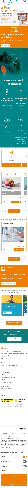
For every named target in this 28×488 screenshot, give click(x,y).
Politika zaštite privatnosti (8, 377)
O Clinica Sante (5, 372)
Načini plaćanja (5, 386)
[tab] (2, 15)
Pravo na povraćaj (6, 388)
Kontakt (3, 379)
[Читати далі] (14, 17)
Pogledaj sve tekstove (14, 322)
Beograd (3, 395)
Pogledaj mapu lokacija (8, 283)
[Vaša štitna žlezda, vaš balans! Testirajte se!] (25, 202)
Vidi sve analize (14, 258)
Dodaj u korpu (15, 201)
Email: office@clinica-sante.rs (9, 365)
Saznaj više (7, 312)
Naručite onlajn (5, 45)
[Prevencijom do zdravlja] (4, 202)
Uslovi (2, 374)
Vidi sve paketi (14, 211)
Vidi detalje (11, 165)
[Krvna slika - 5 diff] (4, 249)
